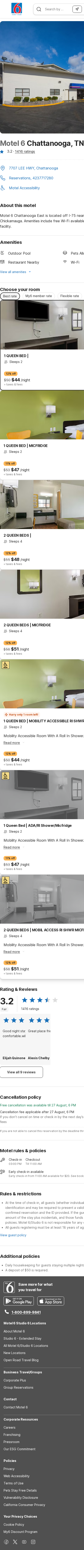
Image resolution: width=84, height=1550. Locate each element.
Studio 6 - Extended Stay (22, 1338)
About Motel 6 (14, 1331)
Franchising (12, 1435)
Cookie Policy (14, 1524)
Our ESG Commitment (19, 1449)
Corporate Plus (15, 1380)
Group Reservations (18, 1387)
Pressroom (11, 1442)
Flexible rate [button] (69, 296)
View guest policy (13, 1235)
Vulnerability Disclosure (21, 1497)
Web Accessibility (17, 1476)
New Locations (15, 1353)
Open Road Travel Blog (21, 1360)
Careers (9, 1427)
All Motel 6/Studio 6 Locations (26, 1346)
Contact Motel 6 (16, 1407)
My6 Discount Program (20, 1532)
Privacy (9, 1469)
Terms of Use (14, 1483)
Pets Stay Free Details (20, 1490)
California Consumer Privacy (24, 1505)
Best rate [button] (10, 296)
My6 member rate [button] (39, 296)
